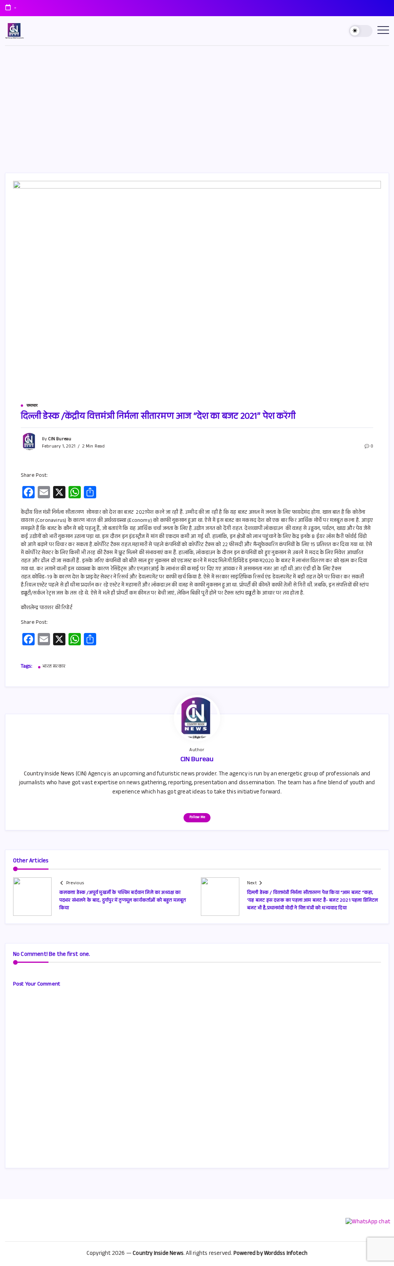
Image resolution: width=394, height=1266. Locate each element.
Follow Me (197, 817)
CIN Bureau (59, 439)
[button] (360, 31)
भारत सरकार (54, 667)
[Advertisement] (197, 103)
